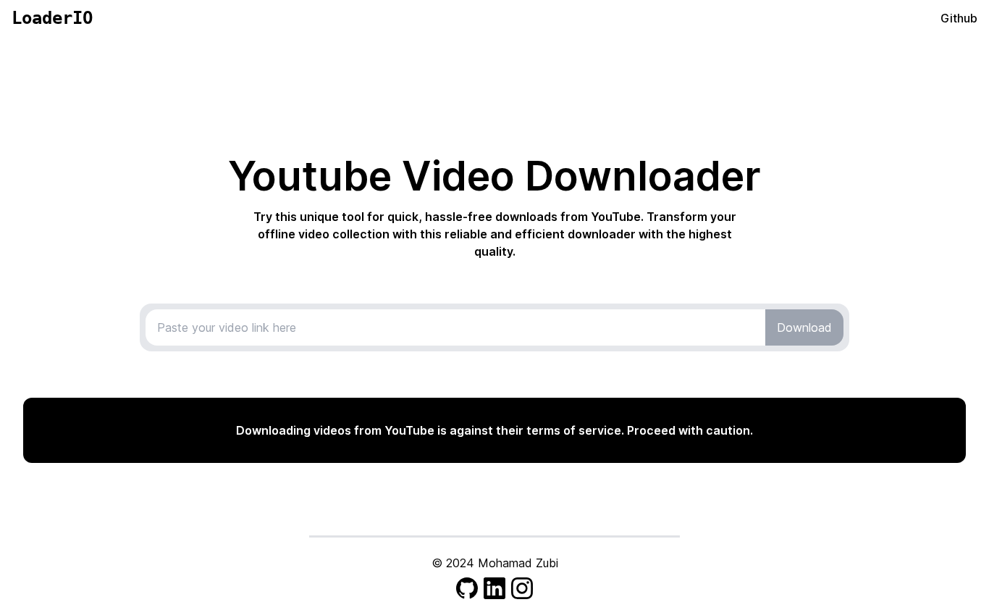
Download (804, 327)
